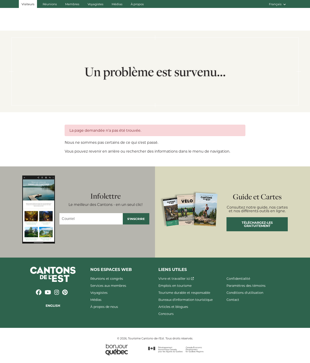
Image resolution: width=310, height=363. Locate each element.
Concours (166, 314)
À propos (137, 4)
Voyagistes (95, 4)
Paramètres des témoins (246, 285)
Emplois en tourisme (175, 285)
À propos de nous (104, 307)
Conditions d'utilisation (244, 292)
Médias (117, 4)
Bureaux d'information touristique (185, 299)
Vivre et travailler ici (174, 278)
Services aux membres (108, 285)
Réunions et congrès (106, 278)
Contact (232, 299)
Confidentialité (238, 278)
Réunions (50, 4)
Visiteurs (28, 4)
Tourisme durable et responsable (184, 292)
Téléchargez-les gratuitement (257, 224)
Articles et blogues (173, 307)
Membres (72, 4)
